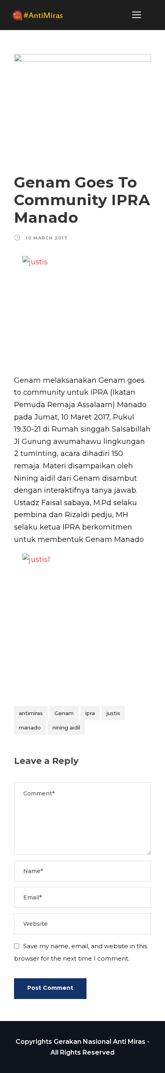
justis (113, 713)
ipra (90, 713)
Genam (64, 713)
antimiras (31, 713)
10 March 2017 (47, 238)
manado (30, 727)
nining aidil (66, 727)
